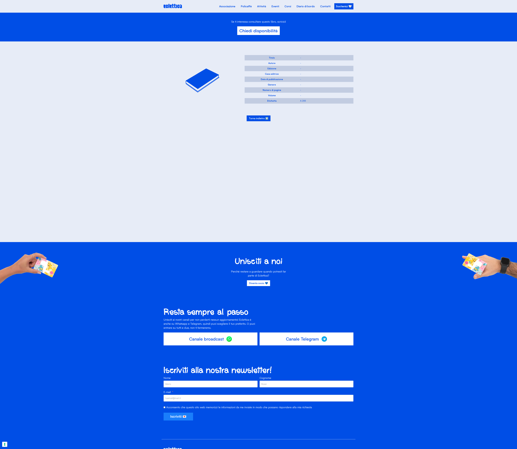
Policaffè (246, 6)
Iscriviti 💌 (178, 416)
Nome (167, 378)
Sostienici (342, 6)
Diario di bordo (305, 6)
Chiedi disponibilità (258, 30)
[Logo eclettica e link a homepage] (173, 7)
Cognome (265, 378)
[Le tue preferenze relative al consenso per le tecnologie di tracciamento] (4, 444)
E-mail (167, 392)
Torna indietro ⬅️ (258, 118)
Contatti (325, 6)
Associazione (227, 6)
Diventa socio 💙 (258, 283)
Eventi (275, 6)
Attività (261, 6)
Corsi (287, 6)
